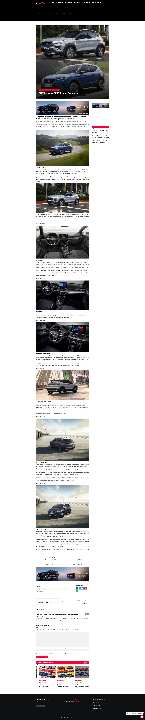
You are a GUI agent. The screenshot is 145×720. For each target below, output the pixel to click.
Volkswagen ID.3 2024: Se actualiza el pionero (48, 602)
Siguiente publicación (81, 600)
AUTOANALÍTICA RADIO (97, 2)
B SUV (38, 588)
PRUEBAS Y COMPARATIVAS (57, 2)
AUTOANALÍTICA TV (86, 2)
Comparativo (43, 588)
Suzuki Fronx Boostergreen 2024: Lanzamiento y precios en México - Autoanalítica (57, 614)
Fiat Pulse (52, 588)
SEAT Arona (62, 588)
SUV (66, 588)
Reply (87, 614)
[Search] (108, 2)
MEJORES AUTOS (68, 2)
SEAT (57, 588)
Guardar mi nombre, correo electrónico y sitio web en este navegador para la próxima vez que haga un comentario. (61, 653)
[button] (85, 663)
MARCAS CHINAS (77, 2)
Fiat (48, 588)
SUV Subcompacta (40, 591)
